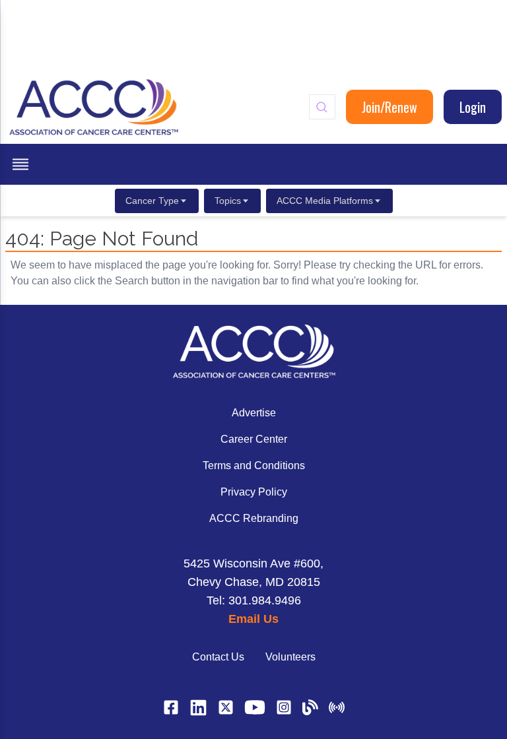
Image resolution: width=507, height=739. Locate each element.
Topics (228, 200)
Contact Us (218, 656)
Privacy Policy (253, 492)
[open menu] (20, 164)
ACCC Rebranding (253, 518)
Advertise (254, 412)
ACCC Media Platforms (325, 200)
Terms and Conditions (254, 465)
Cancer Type (152, 200)
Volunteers (290, 656)
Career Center (253, 439)
